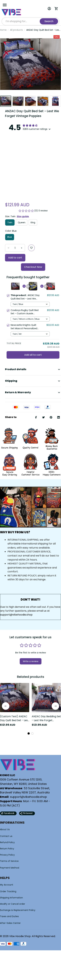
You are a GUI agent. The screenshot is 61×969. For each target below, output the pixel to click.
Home (3, 29)
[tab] (29, 733)
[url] (28, 797)
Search (48, 21)
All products (16, 29)
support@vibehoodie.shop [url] (16, 614)
